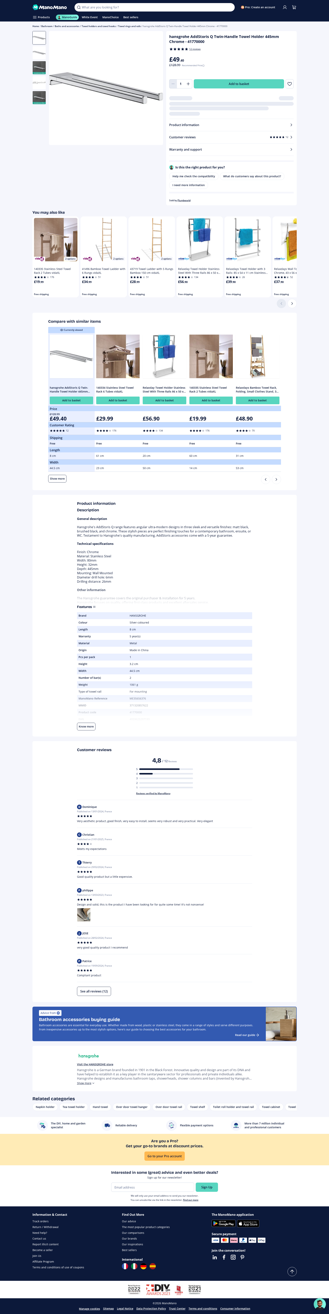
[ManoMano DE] (143, 1266)
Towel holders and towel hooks (99, 26)
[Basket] (294, 7)
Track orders (40, 1221)
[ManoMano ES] (153, 1266)
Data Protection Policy (151, 1308)
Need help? (39, 1233)
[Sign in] (285, 7)
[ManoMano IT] (134, 1266)
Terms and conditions (203, 1308)
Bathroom (46, 26)
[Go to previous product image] (56, 88)
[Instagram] (233, 1257)
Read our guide (245, 1035)
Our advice (129, 1221)
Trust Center (177, 1308)
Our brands (129, 1238)
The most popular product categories (146, 1227)
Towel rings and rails (129, 26)
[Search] (78, 7)
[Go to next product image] (155, 88)
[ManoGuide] (320, 1304)
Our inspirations (132, 1244)
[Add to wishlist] (289, 83)
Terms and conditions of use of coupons (58, 1267)
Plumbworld (184, 200)
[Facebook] (224, 1257)
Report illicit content (45, 1244)
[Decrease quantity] (173, 83)
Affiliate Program (43, 1261)
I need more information (188, 185)
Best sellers (129, 1250)
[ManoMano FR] (125, 1266)
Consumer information (235, 1308)
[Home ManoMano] (50, 7)
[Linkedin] (215, 1257)
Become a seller (42, 1250)
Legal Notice (125, 1308)
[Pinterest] (242, 1257)
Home (35, 26)
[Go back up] (292, 1271)
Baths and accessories (67, 26)
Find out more (190, 1200)
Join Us (36, 1256)
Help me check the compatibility (193, 176)
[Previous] (265, 479)
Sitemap (108, 1308)
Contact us (39, 1238)
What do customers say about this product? (252, 176)
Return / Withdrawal (45, 1227)
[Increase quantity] (188, 83)
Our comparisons (133, 1233)
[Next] (292, 303)
